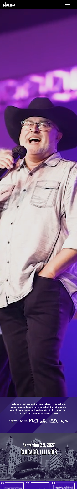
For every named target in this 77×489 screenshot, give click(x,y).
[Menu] (67, 4)
